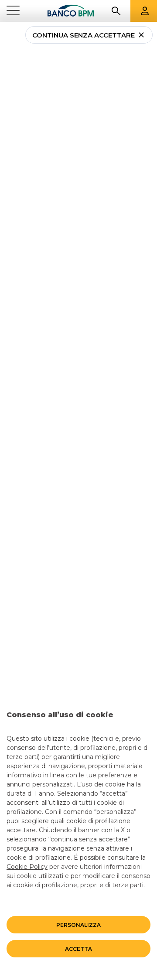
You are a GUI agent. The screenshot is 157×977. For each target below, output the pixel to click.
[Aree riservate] (145, 11)
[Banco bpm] (70, 11)
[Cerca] (116, 11)
